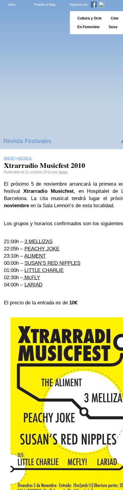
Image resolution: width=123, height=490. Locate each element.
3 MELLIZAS (38, 241)
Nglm (63, 172)
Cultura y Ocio (89, 18)
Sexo (113, 27)
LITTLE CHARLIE (44, 270)
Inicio (11, 4)
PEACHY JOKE (41, 249)
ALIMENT (35, 256)
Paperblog (33, 22)
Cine (115, 18)
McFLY (31, 277)
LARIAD (33, 285)
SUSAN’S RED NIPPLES (52, 263)
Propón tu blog (44, 4)
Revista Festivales (27, 141)
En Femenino (88, 27)
